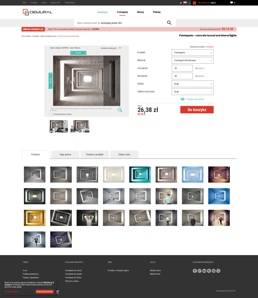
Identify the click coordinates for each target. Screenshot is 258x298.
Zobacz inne (124, 154)
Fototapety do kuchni (73, 277)
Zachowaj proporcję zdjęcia (62, 114)
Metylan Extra (155, 274)
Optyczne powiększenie (48, 36)
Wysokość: (142, 75)
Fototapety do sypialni (73, 274)
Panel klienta (70, 3)
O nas (25, 270)
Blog (24, 3)
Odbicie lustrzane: (146, 91)
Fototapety (122, 12)
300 (200, 68)
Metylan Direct (155, 270)
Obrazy (140, 12)
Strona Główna (26, 36)
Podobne (35, 154)
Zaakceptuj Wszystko (44, 291)
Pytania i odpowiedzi (31, 277)
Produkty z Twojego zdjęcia (118, 270)
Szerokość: (142, 68)
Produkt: (141, 52)
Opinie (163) (55, 3)
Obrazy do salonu (72, 281)
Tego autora (65, 154)
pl (181, 3)
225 (200, 76)
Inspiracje (103, 12)
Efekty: (140, 83)
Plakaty (157, 12)
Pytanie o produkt (94, 154)
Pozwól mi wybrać (12, 291)
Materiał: (141, 60)
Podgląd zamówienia (195, 99)
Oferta (44, 3)
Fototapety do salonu (73, 270)
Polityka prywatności (31, 274)
